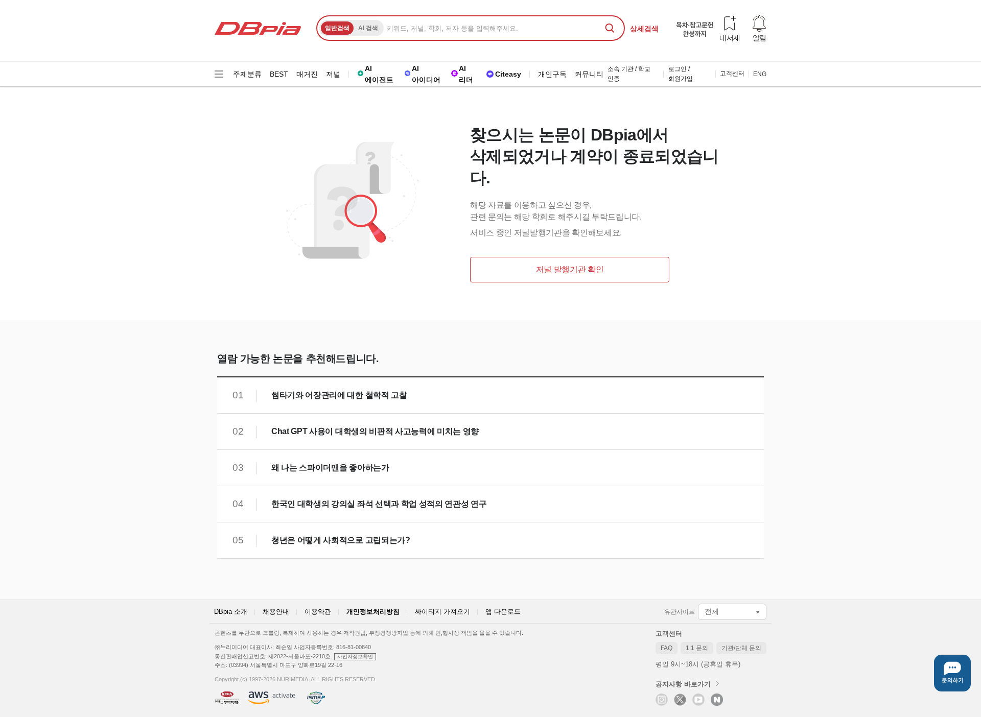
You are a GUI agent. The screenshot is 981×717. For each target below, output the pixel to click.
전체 (712, 611)
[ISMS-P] (316, 697)
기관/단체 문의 (743, 649)
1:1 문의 (699, 649)
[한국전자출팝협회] (227, 697)
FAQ (669, 649)
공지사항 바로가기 (683, 684)
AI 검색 (368, 28)
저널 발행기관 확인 (570, 269)
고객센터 (669, 633)
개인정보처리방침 (373, 611)
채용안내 (276, 611)
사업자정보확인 (355, 656)
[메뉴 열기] (219, 74)
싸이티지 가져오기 (442, 611)
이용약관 (318, 611)
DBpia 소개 (230, 611)
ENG (759, 74)
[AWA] (271, 697)
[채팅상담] (952, 673)
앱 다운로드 (503, 611)
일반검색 (337, 28)
